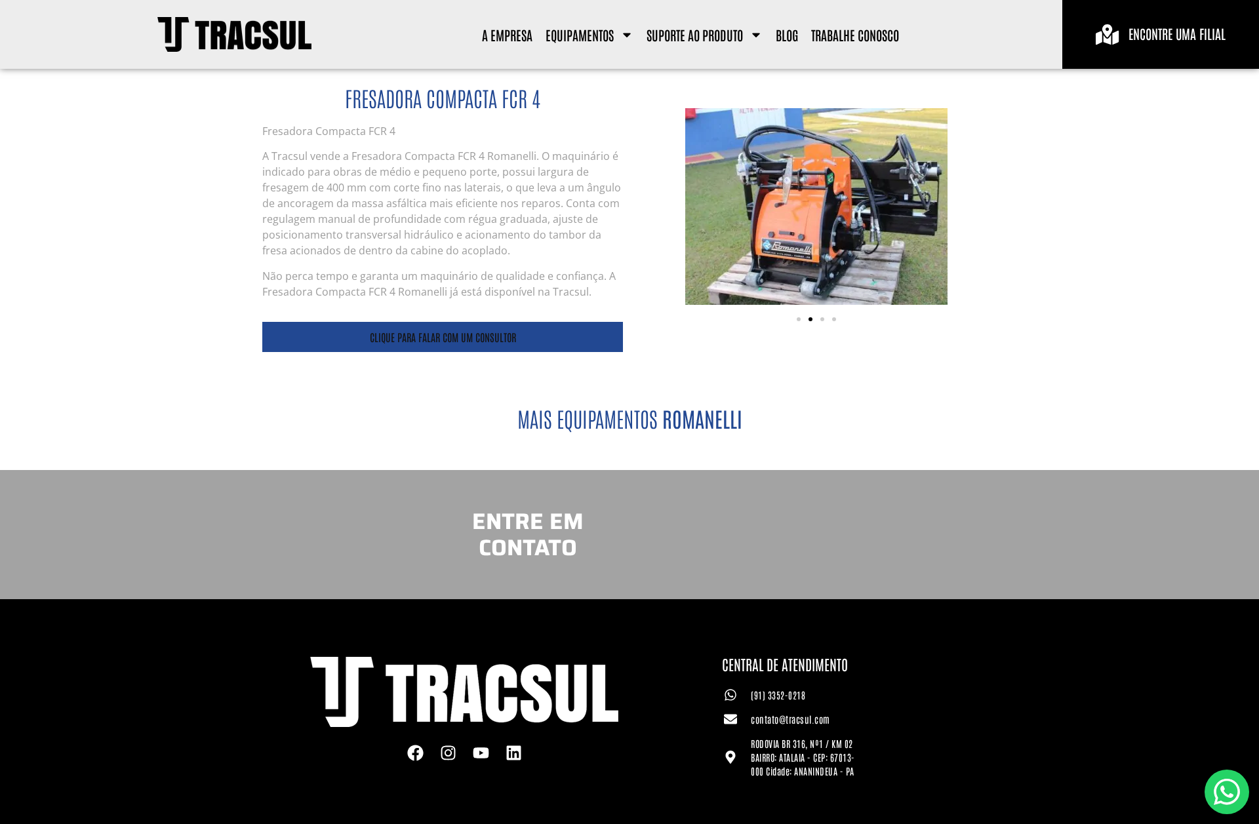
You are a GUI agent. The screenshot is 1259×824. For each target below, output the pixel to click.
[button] (799, 319)
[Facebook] (415, 753)
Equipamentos (580, 34)
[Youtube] (481, 753)
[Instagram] (448, 753)
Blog (787, 34)
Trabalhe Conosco (855, 34)
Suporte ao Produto (695, 34)
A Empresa (507, 34)
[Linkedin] (513, 753)
